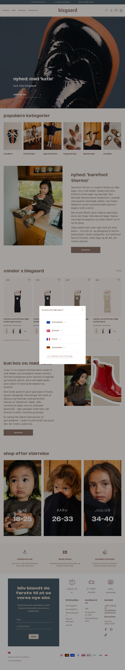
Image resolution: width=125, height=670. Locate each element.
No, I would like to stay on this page (59, 356)
